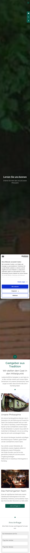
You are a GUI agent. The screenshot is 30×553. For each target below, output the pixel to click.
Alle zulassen (15, 286)
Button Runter (15, 356)
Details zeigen (21, 282)
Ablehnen (15, 295)
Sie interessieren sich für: (9, 533)
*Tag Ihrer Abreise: (7, 547)
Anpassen (14, 291)
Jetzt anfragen (14, 506)
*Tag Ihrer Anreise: (7, 540)
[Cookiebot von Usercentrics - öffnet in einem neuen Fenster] (21, 256)
